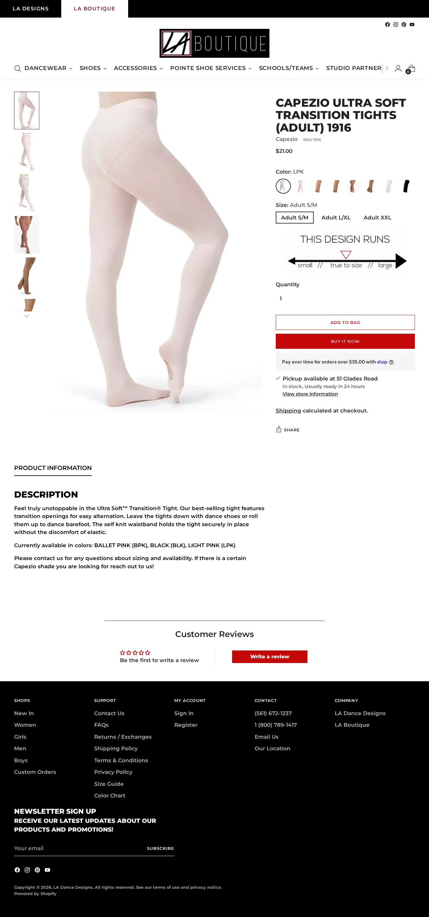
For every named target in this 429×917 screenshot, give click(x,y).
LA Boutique (352, 725)
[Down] (26, 316)
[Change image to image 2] (26, 152)
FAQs (101, 725)
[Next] (387, 68)
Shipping (288, 410)
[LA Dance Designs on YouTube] (412, 24)
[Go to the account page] (398, 68)
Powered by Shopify (35, 893)
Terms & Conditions (121, 760)
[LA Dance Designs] (214, 43)
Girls (20, 737)
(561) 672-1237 (273, 713)
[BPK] (300, 186)
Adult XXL (377, 217)
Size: (296, 205)
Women (25, 725)
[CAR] (336, 186)
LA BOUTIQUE (95, 9)
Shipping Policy (116, 748)
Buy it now (345, 341)
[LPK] (283, 186)
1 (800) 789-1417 (276, 725)
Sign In (184, 713)
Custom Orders (35, 772)
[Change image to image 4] (26, 235)
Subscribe (160, 848)
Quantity (288, 284)
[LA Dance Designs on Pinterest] (404, 24)
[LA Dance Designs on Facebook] (387, 24)
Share (292, 429)
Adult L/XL (336, 217)
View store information (310, 394)
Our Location (273, 748)
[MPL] (371, 186)
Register (186, 725)
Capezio (287, 139)
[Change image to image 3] (26, 193)
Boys (21, 760)
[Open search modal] (17, 68)
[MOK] (353, 186)
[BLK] (406, 186)
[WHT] (388, 186)
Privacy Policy (113, 772)
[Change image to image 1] (26, 110)
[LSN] (318, 186)
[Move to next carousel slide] (409, 608)
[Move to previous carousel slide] (395, 609)
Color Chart (109, 795)
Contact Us (109, 713)
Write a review (269, 657)
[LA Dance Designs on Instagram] (396, 24)
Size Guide (109, 784)
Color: (290, 172)
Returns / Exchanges (123, 737)
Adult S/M (294, 217)
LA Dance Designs (360, 713)
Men (20, 748)
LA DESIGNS (31, 9)
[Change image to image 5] (26, 276)
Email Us (267, 737)
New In (24, 713)
